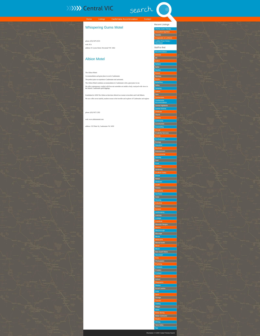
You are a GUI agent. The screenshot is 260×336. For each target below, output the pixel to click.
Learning (158, 215)
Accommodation (161, 52)
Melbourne (159, 240)
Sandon (158, 276)
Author (157, 61)
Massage (158, 233)
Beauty (157, 73)
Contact (147, 19)
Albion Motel (95, 59)
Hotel (157, 197)
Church (157, 115)
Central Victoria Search (167, 333)
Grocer (157, 176)
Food (157, 163)
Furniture (158, 166)
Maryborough (160, 230)
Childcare (158, 112)
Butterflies (159, 82)
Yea (156, 328)
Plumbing (158, 264)
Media (157, 237)
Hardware (158, 182)
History (157, 188)
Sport (157, 294)
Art (156, 58)
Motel (157, 246)
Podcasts (158, 267)
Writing (157, 322)
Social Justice (160, 288)
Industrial (158, 203)
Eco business (160, 139)
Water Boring (159, 313)
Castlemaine (159, 97)
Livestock (158, 221)
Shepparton (159, 282)
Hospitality (159, 191)
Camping (158, 88)
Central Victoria (160, 109)
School (157, 279)
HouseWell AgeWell (162, 32)
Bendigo (158, 76)
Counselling (159, 127)
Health (157, 185)
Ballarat (158, 64)
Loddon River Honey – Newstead (163, 42)
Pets (157, 258)
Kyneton (158, 209)
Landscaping (159, 212)
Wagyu (157, 307)
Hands (157, 179)
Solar (157, 291)
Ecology (158, 142)
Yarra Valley (159, 325)
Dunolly (158, 136)
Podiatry (158, 270)
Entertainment (160, 151)
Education (158, 145)
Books (157, 79)
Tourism (158, 301)
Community (159, 121)
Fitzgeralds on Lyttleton (163, 38)
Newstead (159, 255)
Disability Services (162, 133)
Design (157, 130)
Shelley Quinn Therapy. (163, 29)
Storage (158, 298)
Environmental (160, 154)
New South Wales (161, 252)
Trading (157, 304)
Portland (158, 273)
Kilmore (158, 206)
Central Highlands (161, 105)
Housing (158, 200)
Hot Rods (158, 194)
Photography (159, 261)
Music (157, 249)
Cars (157, 94)
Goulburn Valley (160, 173)
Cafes (157, 85)
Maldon (158, 227)
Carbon (157, 91)
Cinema (158, 118)
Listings (101, 19)
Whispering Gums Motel (104, 27)
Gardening (158, 169)
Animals (158, 55)
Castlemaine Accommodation (125, 19)
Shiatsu (158, 285)
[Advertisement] (109, 35)
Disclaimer (149, 333)
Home (89, 19)
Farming (158, 157)
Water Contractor (161, 316)
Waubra (158, 319)
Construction (159, 124)
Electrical (158, 148)
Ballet (157, 67)
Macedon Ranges (161, 224)
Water (157, 310)
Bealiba (158, 70)
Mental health (160, 243)
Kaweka (158, 35)
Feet (157, 160)
